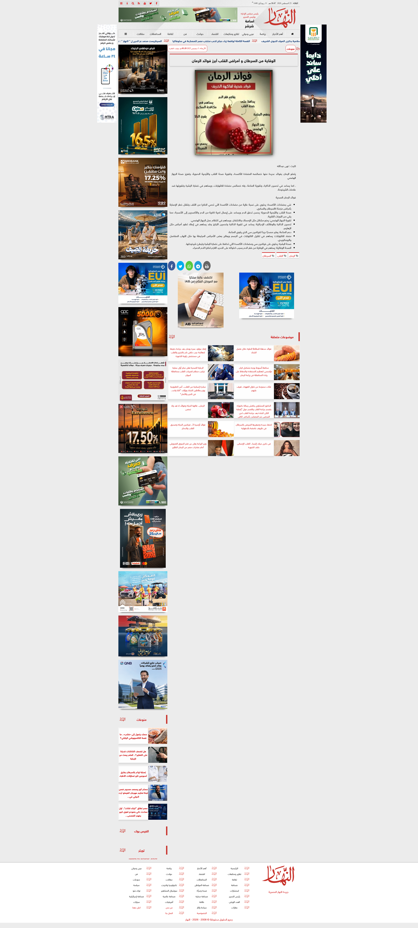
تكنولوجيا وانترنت (169, 885)
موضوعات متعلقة (282, 336)
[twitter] (150, 3)
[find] (133, 3)
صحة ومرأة (202, 890)
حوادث (200, 33)
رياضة (263, 33)
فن (185, 33)
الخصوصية (202, 913)
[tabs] (121, 3)
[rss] (139, 3)
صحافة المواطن (201, 885)
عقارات (234, 907)
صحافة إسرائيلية (136, 896)
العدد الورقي (234, 902)
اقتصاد (214, 33)
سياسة (136, 885)
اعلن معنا (136, 907)
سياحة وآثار (202, 907)
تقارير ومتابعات (231, 33)
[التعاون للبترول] (142, 331)
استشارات (234, 890)
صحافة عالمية (169, 896)
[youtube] (144, 3)
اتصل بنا (169, 913)
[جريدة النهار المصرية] (178, 15)
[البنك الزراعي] (267, 295)
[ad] (142, 69)
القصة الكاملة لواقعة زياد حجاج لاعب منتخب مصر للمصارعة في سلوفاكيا (272, 40)
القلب (280, 255)
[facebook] (156, 3)
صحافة (234, 885)
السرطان (267, 255)
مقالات (140, 33)
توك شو (136, 890)
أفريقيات (169, 902)
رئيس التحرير (234, 896)
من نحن (169, 907)
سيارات (136, 902)
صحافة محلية (202, 896)
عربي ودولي (248, 33)
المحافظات (155, 33)
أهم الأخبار (277, 33)
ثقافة (170, 33)
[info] (127, 3)
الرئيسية (234, 868)
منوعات (291, 48)
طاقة (201, 902)
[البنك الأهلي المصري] (107, 74)
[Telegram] (198, 265)
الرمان (292, 255)
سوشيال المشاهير (169, 890)
